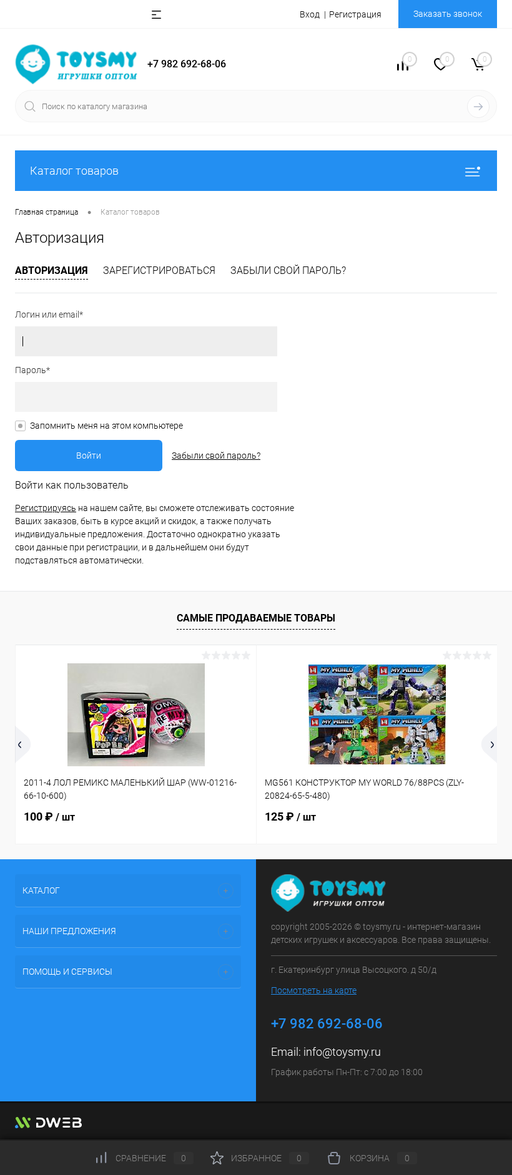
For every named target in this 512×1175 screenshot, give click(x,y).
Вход (310, 14)
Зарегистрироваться (159, 270)
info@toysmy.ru (342, 1051)
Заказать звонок (447, 14)
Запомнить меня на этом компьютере (106, 426)
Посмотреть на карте (314, 990)
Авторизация (51, 270)
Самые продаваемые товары (256, 618)
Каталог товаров (74, 170)
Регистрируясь (45, 508)
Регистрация (355, 14)
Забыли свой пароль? (288, 270)
